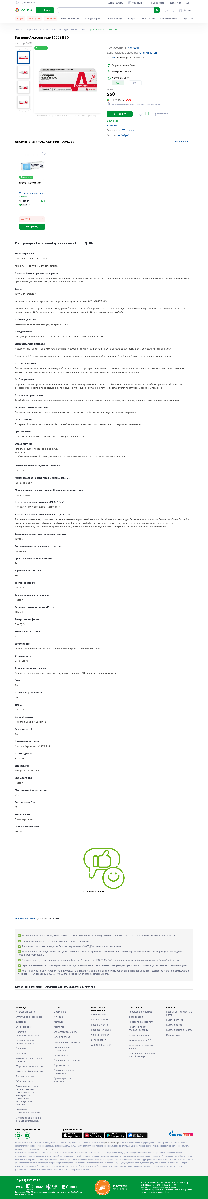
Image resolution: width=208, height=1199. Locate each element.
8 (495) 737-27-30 (45, 1149)
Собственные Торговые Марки (141, 1046)
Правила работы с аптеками (63, 1080)
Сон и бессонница (168, 18)
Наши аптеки (175, 3)
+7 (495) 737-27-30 (27, 1180)
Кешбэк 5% (50, 18)
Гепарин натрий (149, 52)
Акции (20, 18)
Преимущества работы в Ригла (179, 1013)
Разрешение (22, 1053)
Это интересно (24, 1027)
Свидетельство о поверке (67, 1060)
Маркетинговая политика (29, 1066)
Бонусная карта (156, 3)
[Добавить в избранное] (141, 114)
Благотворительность (65, 1032)
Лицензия (21, 1048)
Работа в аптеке (174, 1020)
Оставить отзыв (62, 1037)
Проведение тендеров (140, 1012)
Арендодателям (115, 3)
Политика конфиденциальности (27, 1033)
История (58, 1017)
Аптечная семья (99, 1015)
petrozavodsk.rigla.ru (112, 1143)
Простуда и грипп (93, 18)
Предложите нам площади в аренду (138, 1028)
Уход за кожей (148, 18)
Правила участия (100, 1025)
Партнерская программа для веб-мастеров (142, 1055)
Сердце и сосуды (114, 18)
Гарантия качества (63, 1055)
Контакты (59, 1027)
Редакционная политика (67, 1042)
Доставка (21, 1022)
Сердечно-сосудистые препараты (68, 30)
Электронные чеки (101, 1045)
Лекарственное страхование (62, 1048)
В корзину (120, 114)
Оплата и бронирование (29, 1017)
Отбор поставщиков (139, 1035)
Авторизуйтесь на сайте (26, 919)
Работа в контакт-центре (179, 1030)
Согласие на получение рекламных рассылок (28, 1119)
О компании (60, 1012)
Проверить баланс (101, 1030)
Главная (18, 30)
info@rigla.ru (163, 1192)
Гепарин (111, 58)
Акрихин (133, 47)
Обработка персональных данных (28, 1111)
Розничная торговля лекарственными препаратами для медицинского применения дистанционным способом (27, 1095)
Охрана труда (173, 1035)
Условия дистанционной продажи (29, 1060)
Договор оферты (25, 1076)
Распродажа (34, 18)
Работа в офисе (174, 1025)
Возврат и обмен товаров (29, 1071)
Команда (58, 1022)
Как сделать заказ (25, 1012)
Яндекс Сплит (189, 18)
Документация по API (140, 1040)
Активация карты (100, 1020)
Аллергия (132, 18)
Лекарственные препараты (37, 30)
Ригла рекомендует (70, 18)
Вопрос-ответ (98, 1040)
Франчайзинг (136, 1017)
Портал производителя (141, 1022)
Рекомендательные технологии (64, 1072)
